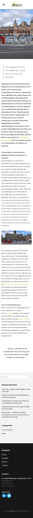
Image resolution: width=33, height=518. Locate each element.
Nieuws (4, 462)
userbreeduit (18, 48)
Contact (5, 465)
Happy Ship (23, 319)
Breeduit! (12, 511)
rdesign (9, 313)
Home (4, 455)
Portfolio (5, 458)
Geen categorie (7, 430)
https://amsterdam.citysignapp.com (16, 284)
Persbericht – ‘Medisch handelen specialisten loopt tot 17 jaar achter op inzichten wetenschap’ (15, 415)
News (16, 18)
